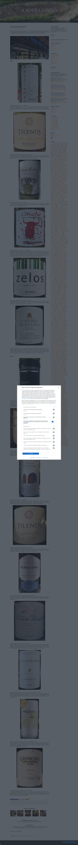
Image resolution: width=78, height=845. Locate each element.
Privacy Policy (45, 457)
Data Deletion (32, 457)
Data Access (39, 457)
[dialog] (39, 422)
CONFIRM (31, 453)
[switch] (53, 409)
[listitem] (39, 407)
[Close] (59, 388)
